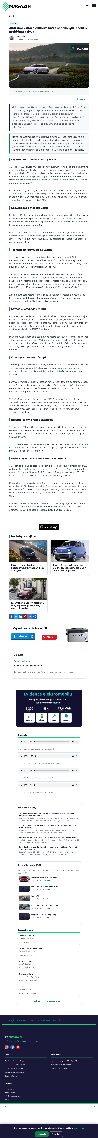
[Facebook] (11, 616)
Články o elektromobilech (15, 1061)
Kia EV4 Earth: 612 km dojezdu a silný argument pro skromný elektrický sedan (27, 606)
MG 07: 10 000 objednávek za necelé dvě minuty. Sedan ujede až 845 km (27, 568)
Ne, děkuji (56, 1134)
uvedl (19, 298)
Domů (11, 16)
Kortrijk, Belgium (26, 961)
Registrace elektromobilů (22, 1020)
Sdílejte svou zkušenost (14, 1072)
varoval (18, 194)
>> (68, 821)
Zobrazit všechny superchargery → (49, 1001)
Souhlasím (42, 1134)
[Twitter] (16, 616)
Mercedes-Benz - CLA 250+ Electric (46, 877)
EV (13, 1036)
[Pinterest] (25, 616)
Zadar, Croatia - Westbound (31, 948)
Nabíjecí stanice (11, 1076)
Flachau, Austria (26, 987)
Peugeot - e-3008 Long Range (44, 914)
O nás (7, 1100)
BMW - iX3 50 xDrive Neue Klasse (45, 887)
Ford (42, 434)
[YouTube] (18, 1047)
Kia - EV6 (35, 896)
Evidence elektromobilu (14, 1068)
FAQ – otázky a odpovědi (15, 1065)
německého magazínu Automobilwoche (46, 180)
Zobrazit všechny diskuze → (24, 661)
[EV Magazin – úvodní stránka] (16, 6)
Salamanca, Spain (26, 974)
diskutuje (65, 368)
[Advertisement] (49, 1123)
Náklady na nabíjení (59, 1068)
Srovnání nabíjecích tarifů (61, 1065)
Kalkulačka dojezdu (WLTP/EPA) (64, 1061)
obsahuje (36, 278)
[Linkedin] (20, 616)
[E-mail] (29, 616)
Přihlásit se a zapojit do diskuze (28, 665)
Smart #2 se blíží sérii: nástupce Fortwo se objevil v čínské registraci (48, 837)
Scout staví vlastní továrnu (72, 219)
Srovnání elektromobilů (49, 1020)
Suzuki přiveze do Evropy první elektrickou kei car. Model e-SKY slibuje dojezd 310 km (69, 568)
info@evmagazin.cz (13, 1096)
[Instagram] (7, 1047)
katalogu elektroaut (56, 870)
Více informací (79, 1128)
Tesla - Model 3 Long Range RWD (45, 905)
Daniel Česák (20, 36)
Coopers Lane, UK (26, 936)
